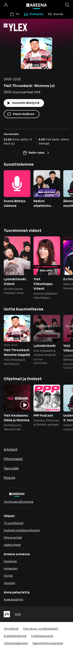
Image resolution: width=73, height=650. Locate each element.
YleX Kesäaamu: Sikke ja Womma (16, 417)
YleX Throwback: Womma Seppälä (17, 352)
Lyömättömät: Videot (15, 281)
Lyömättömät (44, 346)
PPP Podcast (43, 415)
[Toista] (24, 335)
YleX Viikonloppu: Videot (43, 283)
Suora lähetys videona (15, 203)
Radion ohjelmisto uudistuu (42, 203)
